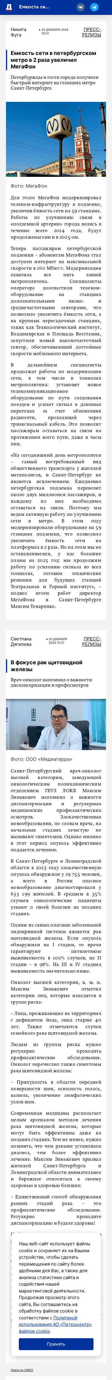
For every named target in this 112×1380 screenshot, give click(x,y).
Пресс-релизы (91, 32)
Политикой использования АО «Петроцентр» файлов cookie (55, 1324)
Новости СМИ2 (22, 1370)
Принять (56, 1344)
